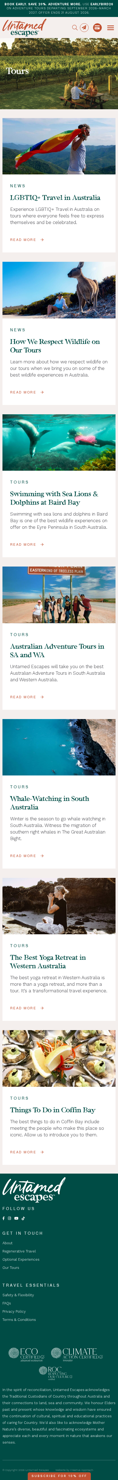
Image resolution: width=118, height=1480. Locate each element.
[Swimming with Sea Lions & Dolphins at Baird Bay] (59, 442)
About (7, 1243)
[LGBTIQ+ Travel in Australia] (59, 146)
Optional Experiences (21, 1259)
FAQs (6, 1303)
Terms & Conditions (19, 1320)
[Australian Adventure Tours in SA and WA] (59, 595)
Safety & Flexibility (18, 1295)
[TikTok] (23, 1218)
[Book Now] (97, 27)
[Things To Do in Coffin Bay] (59, 1058)
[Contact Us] (84, 27)
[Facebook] (3, 1218)
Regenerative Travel (19, 1251)
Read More (23, 240)
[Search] (75, 27)
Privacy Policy (14, 1311)
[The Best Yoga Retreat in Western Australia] (59, 906)
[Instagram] (9, 1218)
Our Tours (10, 1268)
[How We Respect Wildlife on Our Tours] (59, 290)
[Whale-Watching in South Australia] (59, 747)
